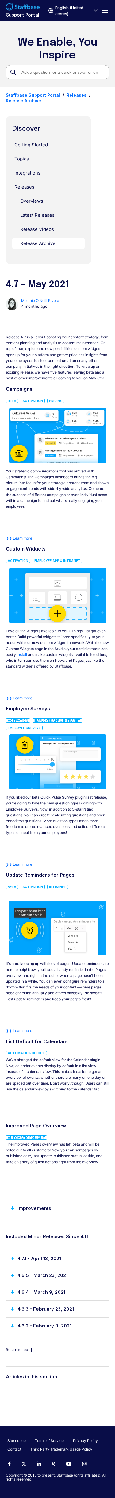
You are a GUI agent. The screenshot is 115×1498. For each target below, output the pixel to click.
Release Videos (37, 229)
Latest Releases (37, 215)
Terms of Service (49, 1440)
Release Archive (23, 100)
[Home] (23, 7)
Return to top (17, 1349)
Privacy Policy (85, 1440)
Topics (21, 159)
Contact (14, 1449)
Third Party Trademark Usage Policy (61, 1449)
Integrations (27, 173)
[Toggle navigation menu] (103, 11)
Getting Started (31, 145)
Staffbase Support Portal (33, 95)
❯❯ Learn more (19, 538)
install (22, 654)
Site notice (16, 1440)
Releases (76, 95)
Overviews (31, 201)
